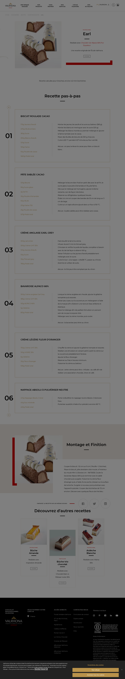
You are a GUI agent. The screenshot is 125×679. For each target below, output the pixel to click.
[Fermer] (122, 669)
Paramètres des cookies (96, 665)
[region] (62, 670)
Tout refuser (96, 670)
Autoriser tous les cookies (95, 675)
